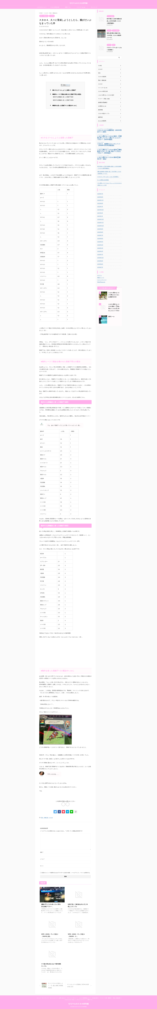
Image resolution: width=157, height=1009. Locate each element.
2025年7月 (100, 193)
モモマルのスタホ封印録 (78, 3)
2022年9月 (100, 203)
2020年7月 (100, 235)
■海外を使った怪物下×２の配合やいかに (64, 105)
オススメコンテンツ (81, 999)
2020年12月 (100, 219)
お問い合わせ (62, 998)
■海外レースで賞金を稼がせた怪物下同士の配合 (66, 94)
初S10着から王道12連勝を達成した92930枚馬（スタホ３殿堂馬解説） (114, 21)
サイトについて (53, 998)
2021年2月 (100, 213)
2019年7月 (100, 267)
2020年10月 (100, 225)
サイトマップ (94, 7)
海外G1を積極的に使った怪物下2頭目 (63, 100)
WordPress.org (101, 282)
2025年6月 (100, 197)
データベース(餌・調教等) (105, 998)
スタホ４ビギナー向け (69, 999)
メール (42, 859)
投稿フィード (100, 277)
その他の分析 (95, 998)
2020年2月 (100, 251)
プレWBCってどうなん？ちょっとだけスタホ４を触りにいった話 (109, 184)
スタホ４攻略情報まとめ (84, 998)
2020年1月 (100, 254)
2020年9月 (100, 229)
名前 (41, 852)
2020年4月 (100, 245)
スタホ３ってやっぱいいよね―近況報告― (108, 176)
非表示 (68, 85)
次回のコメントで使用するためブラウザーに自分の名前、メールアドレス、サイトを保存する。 (66, 872)
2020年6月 (100, 238)
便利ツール (67, 7)
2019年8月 (100, 264)
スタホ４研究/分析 (54, 7)
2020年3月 (100, 248)
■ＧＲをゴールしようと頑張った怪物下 (64, 90)
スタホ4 (51, 817)
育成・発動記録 (44, 817)
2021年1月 (100, 216)
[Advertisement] (65, 122)
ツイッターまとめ (81, 7)
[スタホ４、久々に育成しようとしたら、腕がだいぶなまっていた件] (67, 811)
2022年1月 (100, 206)
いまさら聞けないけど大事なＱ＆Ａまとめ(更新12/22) (113, 295)
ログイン (99, 275)
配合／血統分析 (116, 998)
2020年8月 (100, 232)
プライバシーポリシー (72, 998)
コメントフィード (101, 279)
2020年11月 (100, 222)
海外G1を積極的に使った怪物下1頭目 (63, 97)
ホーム (38, 998)
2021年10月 (100, 209)
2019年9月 (100, 261)
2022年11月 (100, 200)
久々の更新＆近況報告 (103, 180)
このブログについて (41, 7)
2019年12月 (100, 257)
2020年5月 (100, 241)
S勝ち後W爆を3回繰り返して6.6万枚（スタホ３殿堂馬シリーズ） (114, 35)
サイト (42, 866)
